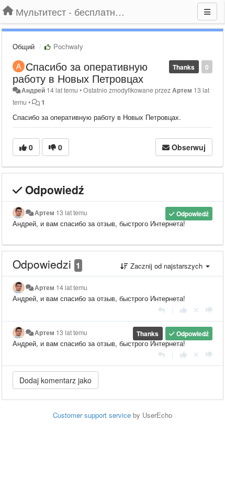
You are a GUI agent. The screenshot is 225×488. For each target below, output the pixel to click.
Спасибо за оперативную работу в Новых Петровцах (80, 72)
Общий (24, 46)
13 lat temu (71, 212)
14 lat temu (71, 287)
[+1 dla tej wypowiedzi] (183, 310)
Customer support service (92, 415)
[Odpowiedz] (161, 310)
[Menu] (207, 11)
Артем (182, 90)
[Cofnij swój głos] (196, 310)
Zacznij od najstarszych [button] (166, 266)
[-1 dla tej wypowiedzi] (209, 310)
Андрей (33, 90)
